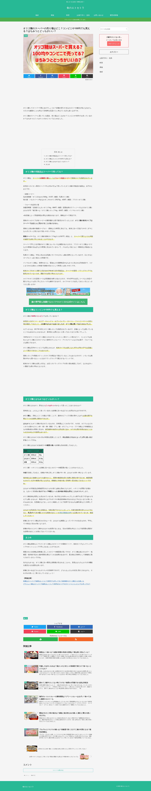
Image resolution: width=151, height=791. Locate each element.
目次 (55, 152)
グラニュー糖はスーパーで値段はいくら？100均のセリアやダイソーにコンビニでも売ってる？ (56, 584)
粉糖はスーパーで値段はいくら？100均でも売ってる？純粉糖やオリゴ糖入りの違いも (53, 581)
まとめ (48, 164)
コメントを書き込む (58, 770)
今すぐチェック (113, 43)
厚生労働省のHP (65, 512)
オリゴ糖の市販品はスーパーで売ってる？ (59, 156)
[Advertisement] (58, 94)
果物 (101, 67)
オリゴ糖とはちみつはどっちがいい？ (57, 161)
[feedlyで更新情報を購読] (40, 639)
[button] (87, 76)
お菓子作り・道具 (106, 58)
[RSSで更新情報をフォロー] (76, 639)
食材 (101, 72)
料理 (26, 618)
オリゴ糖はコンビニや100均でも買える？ (59, 159)
